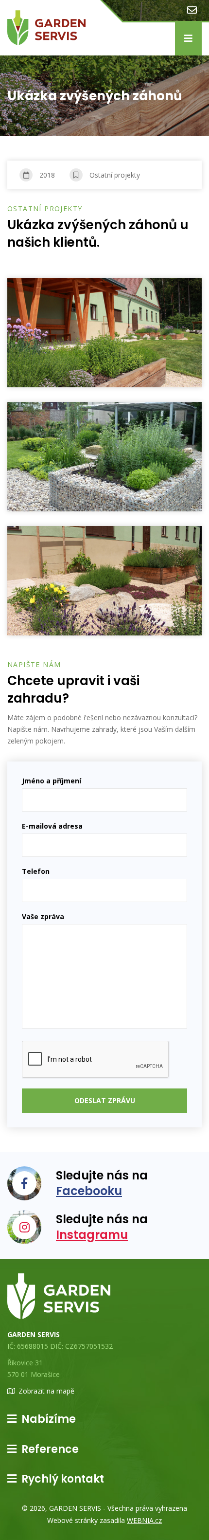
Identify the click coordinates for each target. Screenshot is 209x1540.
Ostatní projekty (114, 175)
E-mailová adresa (52, 826)
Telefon (36, 871)
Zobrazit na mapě (46, 1390)
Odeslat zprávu (104, 1100)
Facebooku (89, 1191)
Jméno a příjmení (51, 780)
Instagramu (92, 1235)
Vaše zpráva (43, 916)
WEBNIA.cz (144, 1520)
